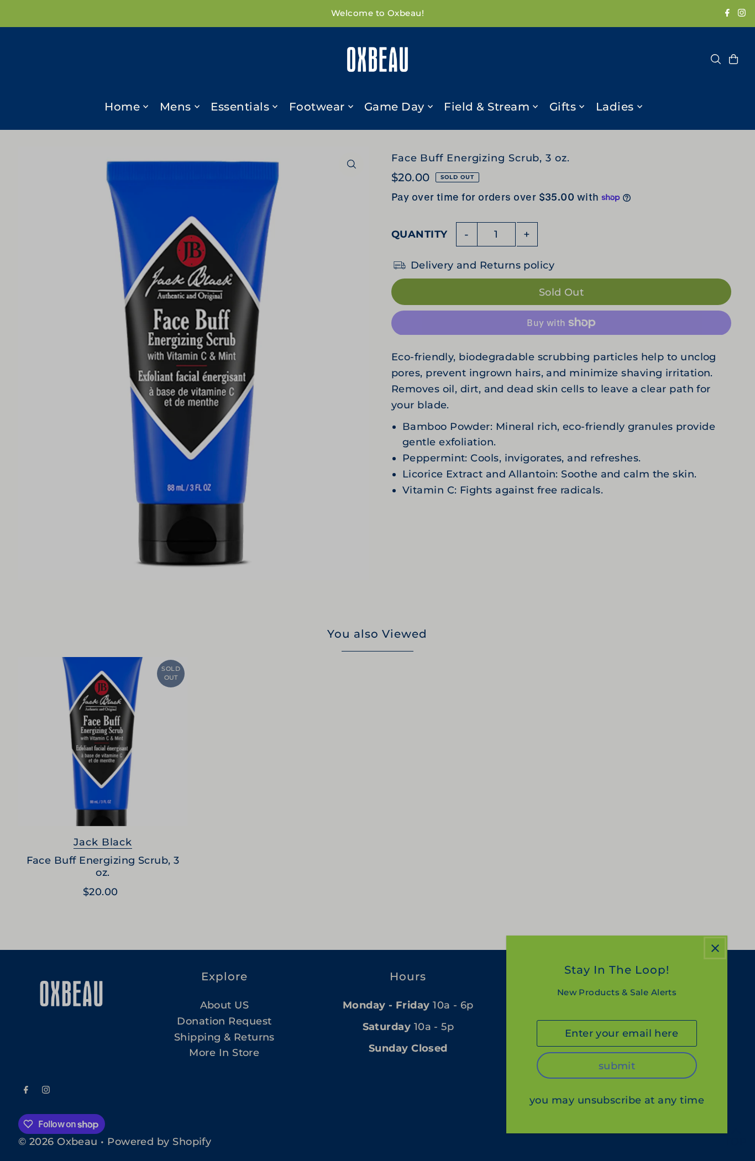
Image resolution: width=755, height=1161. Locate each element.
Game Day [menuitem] (394, 106)
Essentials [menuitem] (240, 106)
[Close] (715, 948)
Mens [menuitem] (175, 106)
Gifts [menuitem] (562, 106)
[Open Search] (716, 59)
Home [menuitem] (122, 106)
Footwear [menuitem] (317, 106)
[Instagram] (742, 13)
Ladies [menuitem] (615, 106)
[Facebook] (727, 13)
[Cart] (733, 59)
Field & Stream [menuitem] (486, 106)
